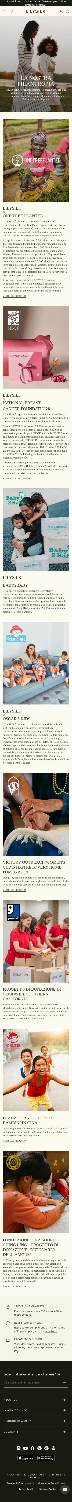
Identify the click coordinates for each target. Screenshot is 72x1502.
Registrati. (51, 1331)
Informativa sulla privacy (51, 1483)
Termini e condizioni (19, 1483)
